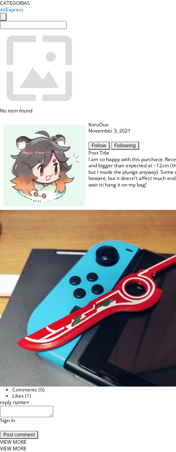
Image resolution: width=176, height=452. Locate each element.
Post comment (19, 435)
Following (125, 145)
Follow (99, 145)
